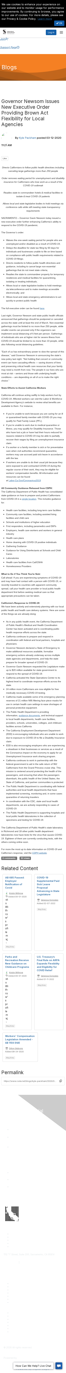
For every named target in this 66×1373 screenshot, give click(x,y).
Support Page (8, 47)
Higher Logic (24, 1357)
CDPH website (39, 853)
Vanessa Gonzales (49, 900)
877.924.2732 (11, 1262)
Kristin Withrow (16, 893)
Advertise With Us (19, 1316)
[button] (60, 1080)
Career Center (17, 1312)
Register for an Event (21, 1293)
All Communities (18, 1325)
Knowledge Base (19, 1302)
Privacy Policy (17, 1331)
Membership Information (23, 1322)
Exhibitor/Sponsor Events (23, 1319)
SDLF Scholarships (20, 1289)
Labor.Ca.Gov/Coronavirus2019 (25, 480)
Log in (51, 32)
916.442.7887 (27, 1262)
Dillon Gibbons (16, 1048)
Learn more (45, 18)
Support (14, 1286)
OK (60, 23)
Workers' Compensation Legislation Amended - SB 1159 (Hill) (20, 1039)
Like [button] (5, 158)
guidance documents (29, 715)
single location (29, 499)
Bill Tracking (16, 1299)
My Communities (18, 1328)
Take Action (16, 1296)
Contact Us (16, 1283)
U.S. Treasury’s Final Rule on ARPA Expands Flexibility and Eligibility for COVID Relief (48, 963)
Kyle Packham (27, 137)
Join (2, 39)
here (42, 308)
